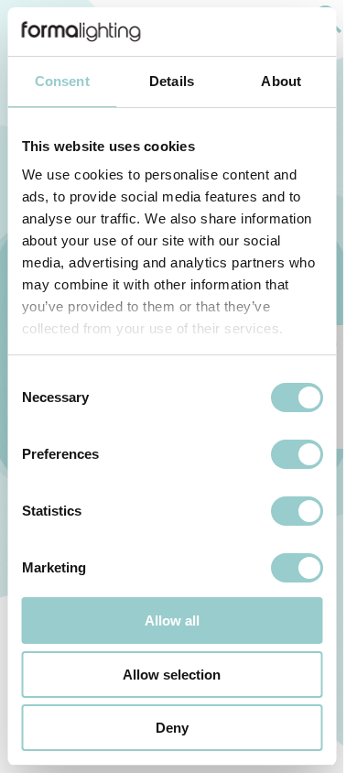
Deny (172, 727)
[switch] (296, 454)
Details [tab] (171, 81)
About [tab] (281, 81)
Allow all (172, 620)
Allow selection (172, 674)
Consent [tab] (62, 81)
